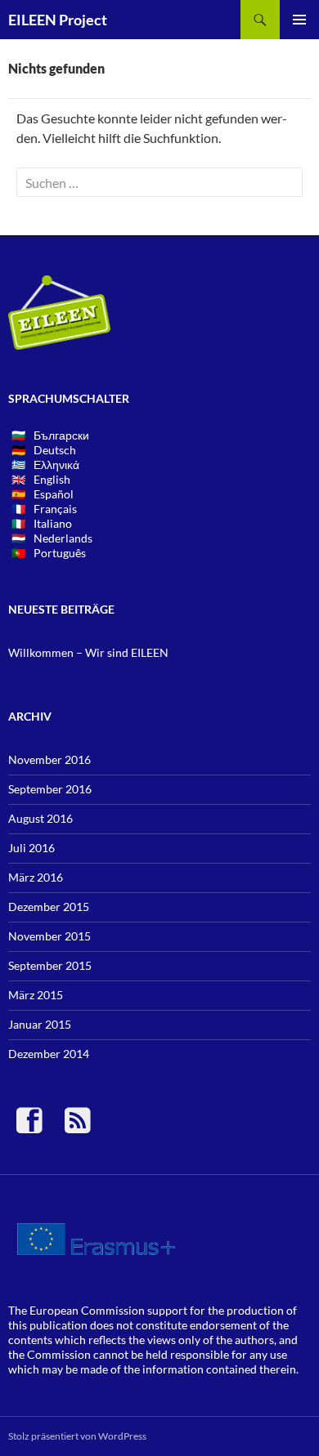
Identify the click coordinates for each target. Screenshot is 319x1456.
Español (54, 494)
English (52, 479)
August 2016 (40, 818)
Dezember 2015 (48, 906)
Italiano (53, 523)
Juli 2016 (31, 848)
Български (61, 435)
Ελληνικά (56, 464)
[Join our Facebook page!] (36, 1127)
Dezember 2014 (48, 1054)
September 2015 (50, 965)
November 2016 (49, 759)
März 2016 (35, 877)
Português (60, 553)
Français (55, 509)
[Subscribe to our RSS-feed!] (78, 1127)
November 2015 (49, 936)
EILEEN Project (57, 20)
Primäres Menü (299, 19)
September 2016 (50, 789)
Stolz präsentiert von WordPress (77, 1436)
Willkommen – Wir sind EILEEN (88, 652)
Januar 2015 (39, 1024)
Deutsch (55, 450)
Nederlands (63, 538)
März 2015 (35, 995)
